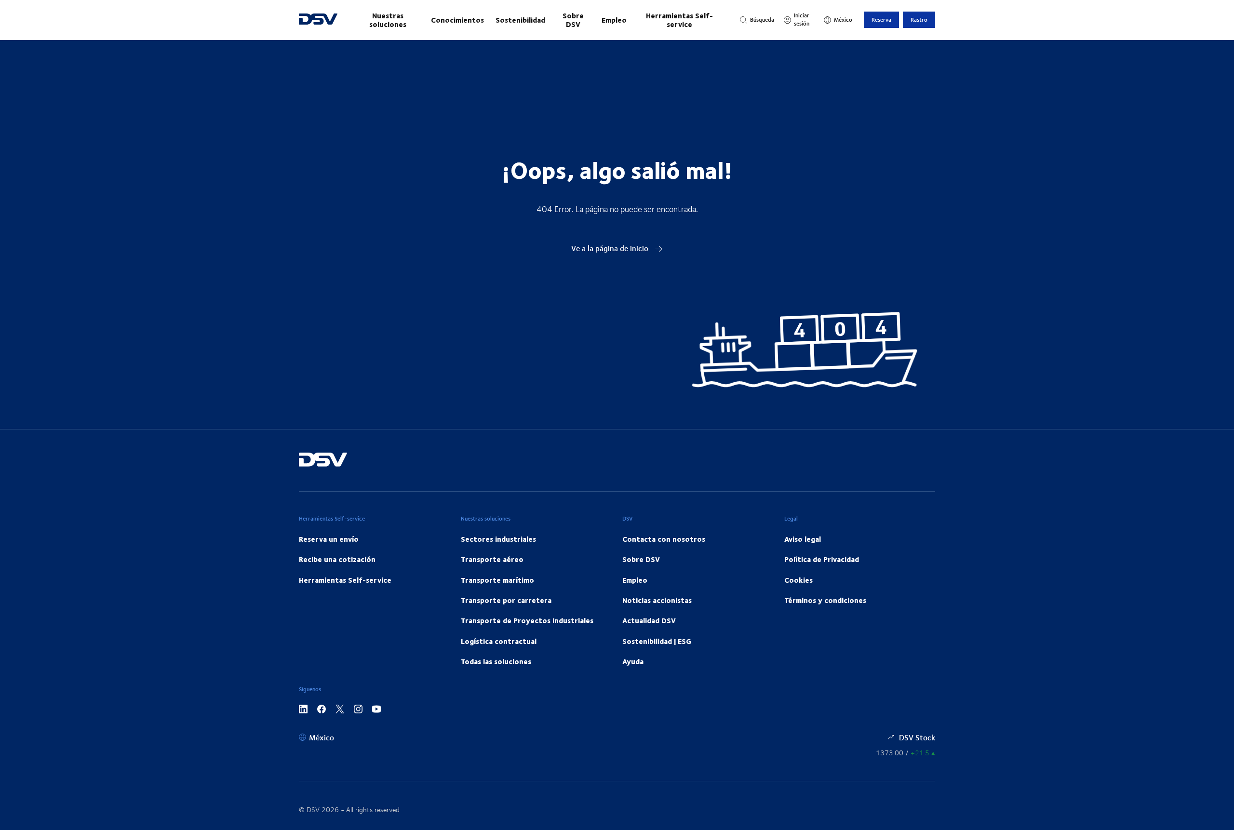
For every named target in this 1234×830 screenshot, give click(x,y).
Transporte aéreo (492, 559)
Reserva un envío (329, 539)
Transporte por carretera (506, 600)
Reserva (881, 19)
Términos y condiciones (825, 600)
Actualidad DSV (649, 620)
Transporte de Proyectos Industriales (527, 620)
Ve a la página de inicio (610, 248)
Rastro (919, 19)
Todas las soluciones (496, 661)
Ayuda (633, 661)
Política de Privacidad (821, 559)
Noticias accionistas (657, 600)
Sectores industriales (498, 539)
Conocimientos (457, 19)
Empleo (614, 19)
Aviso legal (802, 539)
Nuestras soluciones (387, 19)
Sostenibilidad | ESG (656, 641)
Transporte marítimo (497, 580)
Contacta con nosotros (663, 539)
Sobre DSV (573, 19)
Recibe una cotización (337, 559)
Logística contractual (499, 641)
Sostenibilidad (520, 19)
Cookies (798, 580)
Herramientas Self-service (679, 19)
